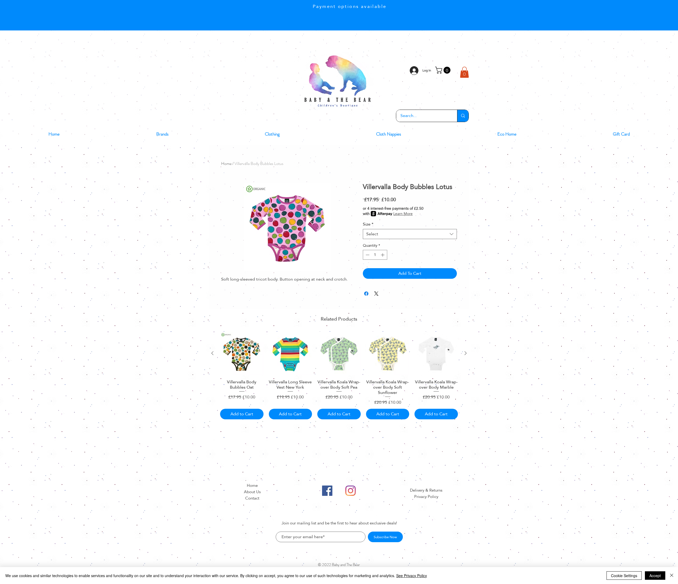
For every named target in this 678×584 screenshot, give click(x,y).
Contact (252, 498)
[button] (443, 70)
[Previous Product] (212, 353)
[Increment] (383, 254)
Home (226, 163)
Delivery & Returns (426, 490)
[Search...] (463, 116)
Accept (655, 575)
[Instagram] (350, 491)
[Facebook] (327, 491)
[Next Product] (465, 353)
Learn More (403, 213)
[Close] (671, 575)
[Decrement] (367, 254)
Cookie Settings (624, 575)
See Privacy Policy (411, 575)
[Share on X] (376, 293)
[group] (339, 375)
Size (368, 224)
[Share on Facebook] (366, 293)
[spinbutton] (375, 254)
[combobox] (410, 234)
